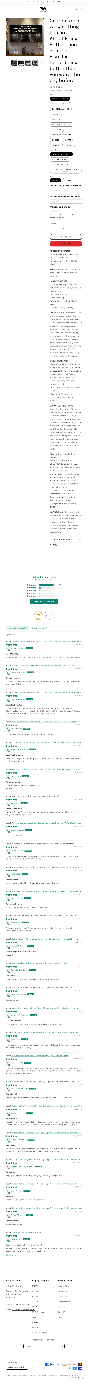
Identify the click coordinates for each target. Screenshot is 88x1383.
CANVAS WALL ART (60, 165)
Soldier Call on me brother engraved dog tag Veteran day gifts (39, 963)
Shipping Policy (64, 1286)
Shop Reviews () (39, 628)
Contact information (75, 1377)
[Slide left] (8, 62)
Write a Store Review (44, 601)
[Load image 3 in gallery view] (28, 63)
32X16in (67, 180)
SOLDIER (35, 1302)
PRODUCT (36, 1328)
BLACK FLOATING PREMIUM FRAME (66, 170)
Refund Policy (63, 1291)
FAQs (60, 1317)
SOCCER (55, 140)
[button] (4, 9)
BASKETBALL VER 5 (60, 109)
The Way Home (16, 1375)
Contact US (62, 1312)
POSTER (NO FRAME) (61, 154)
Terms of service (64, 1375)
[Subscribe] (61, 1346)
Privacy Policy (63, 1296)
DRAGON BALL (38, 1312)
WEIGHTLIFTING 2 (60, 99)
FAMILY (35, 1317)
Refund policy (41, 1375)
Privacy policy (52, 1375)
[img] (44, 577)
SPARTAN (35, 1322)
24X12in (55, 180)
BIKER (34, 1307)
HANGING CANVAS (60, 159)
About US (61, 1307)
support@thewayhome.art (23, 1309)
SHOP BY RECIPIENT (40, 1333)
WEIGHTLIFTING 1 (60, 104)
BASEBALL (56, 130)
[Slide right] (41, 62)
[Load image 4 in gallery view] (35, 63)
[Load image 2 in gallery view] (21, 63)
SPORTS (35, 1286)
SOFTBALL (69, 140)
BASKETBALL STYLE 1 (61, 119)
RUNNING (56, 145)
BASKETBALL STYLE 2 (61, 124)
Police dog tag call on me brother (26, 1232)
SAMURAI (36, 1291)
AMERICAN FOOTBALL (61, 135)
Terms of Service (64, 1302)
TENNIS (69, 145)
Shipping (53, 90)
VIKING (35, 1296)
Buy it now (66, 243)
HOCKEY (56, 114)
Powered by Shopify (28, 1375)
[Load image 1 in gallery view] (14, 63)
